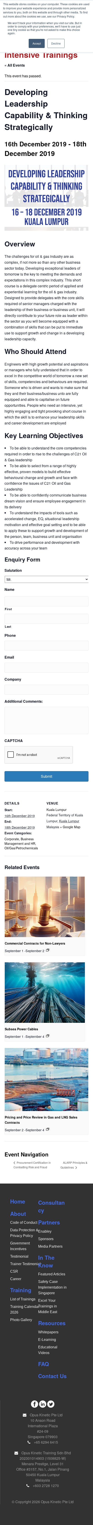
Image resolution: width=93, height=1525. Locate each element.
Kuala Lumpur (56, 809)
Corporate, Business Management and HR (20, 841)
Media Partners (50, 1246)
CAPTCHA (14, 740)
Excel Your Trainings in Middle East (47, 1306)
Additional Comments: (24, 701)
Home (17, 1201)
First (8, 609)
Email (9, 657)
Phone (10, 635)
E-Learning (47, 1340)
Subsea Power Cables (21, 1029)
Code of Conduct (23, 1222)
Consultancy (51, 1206)
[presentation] (45, 907)
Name (9, 589)
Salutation (13, 570)
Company (13, 679)
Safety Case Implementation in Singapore (52, 1287)
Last (8, 626)
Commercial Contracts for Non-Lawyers (35, 943)
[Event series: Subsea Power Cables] (47, 1035)
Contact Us (52, 1376)
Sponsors (45, 1239)
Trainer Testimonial (25, 1264)
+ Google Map (70, 827)
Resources (51, 1323)
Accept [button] (37, 43)
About (18, 1213)
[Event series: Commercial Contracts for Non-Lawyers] (47, 950)
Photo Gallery (21, 1320)
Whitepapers (48, 1332)
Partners (49, 1222)
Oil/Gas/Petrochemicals (21, 848)
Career (15, 1279)
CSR (14, 1271)
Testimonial (19, 1256)
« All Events (15, 65)
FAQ (43, 1364)
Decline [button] (56, 43)
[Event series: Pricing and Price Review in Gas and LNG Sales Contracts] (47, 1129)
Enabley (44, 1231)
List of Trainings (22, 1299)
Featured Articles (51, 1274)
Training (20, 1290)
